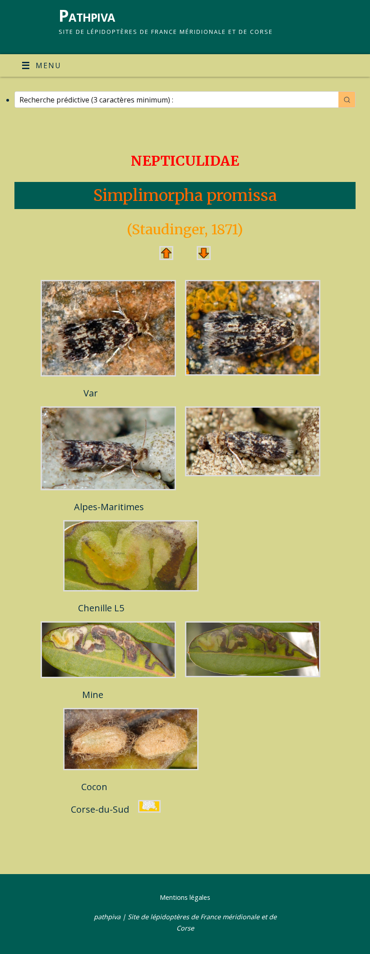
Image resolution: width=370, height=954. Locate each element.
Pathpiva (87, 16)
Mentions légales (185, 897)
